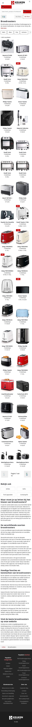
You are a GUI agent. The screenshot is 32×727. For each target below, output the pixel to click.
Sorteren (24, 32)
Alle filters (27, 16)
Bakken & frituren (8, 674)
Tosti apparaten (8, 495)
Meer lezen (3, 28)
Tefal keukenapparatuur (24, 658)
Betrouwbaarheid (24, 699)
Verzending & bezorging (8, 691)
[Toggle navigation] (3, 3)
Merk (3, 32)
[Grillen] (3, 17)
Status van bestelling (8, 693)
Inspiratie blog (24, 688)
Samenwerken (24, 696)
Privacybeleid (23, 701)
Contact (24, 691)
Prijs (17, 32)
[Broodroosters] (27, 474)
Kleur (10, 32)
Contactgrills (24, 495)
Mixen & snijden (8, 668)
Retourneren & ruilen (8, 688)
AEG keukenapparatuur (24, 670)
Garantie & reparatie (8, 696)
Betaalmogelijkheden (8, 699)
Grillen (8, 489)
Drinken (8, 663)
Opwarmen (8, 671)
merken (27, 655)
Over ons (24, 693)
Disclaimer (24, 703)
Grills (24, 489)
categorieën (8, 660)
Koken (8, 666)
